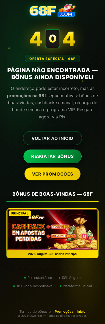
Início (81, 312)
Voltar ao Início (53, 138)
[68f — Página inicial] (52, 10)
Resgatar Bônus (52, 156)
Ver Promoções (52, 174)
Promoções (64, 312)
